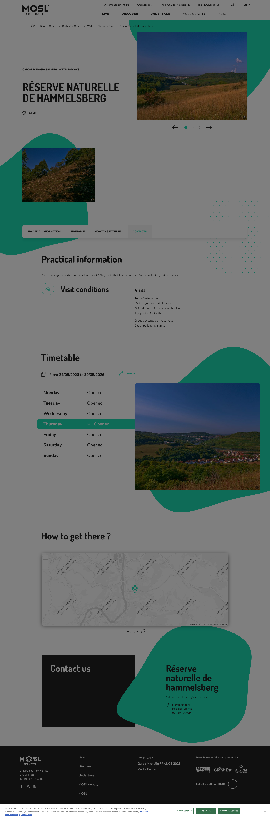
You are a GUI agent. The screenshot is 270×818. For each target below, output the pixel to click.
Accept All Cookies (229, 810)
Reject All (206, 810)
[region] (135, 811)
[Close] (265, 810)
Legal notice (26, 814)
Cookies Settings (184, 810)
